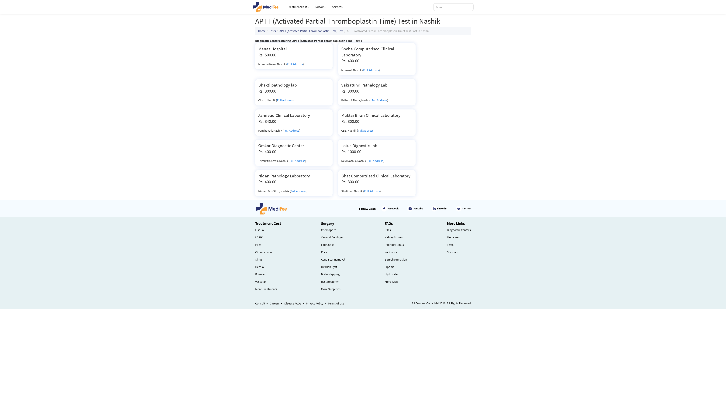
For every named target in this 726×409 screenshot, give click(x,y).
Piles (258, 245)
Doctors (319, 7)
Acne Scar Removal (333, 259)
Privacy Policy (314, 303)
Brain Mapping (330, 274)
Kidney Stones (394, 237)
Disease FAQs (292, 303)
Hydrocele (391, 274)
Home (262, 31)
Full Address (295, 64)
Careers (275, 303)
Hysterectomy (329, 281)
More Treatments (266, 289)
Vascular (260, 281)
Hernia (259, 267)
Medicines (453, 237)
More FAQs (391, 281)
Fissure (259, 274)
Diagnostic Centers (459, 230)
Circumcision (263, 252)
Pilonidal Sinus (394, 245)
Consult (260, 303)
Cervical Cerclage (332, 237)
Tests (272, 31)
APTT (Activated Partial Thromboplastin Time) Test (311, 31)
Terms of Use (336, 303)
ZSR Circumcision (396, 259)
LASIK (259, 237)
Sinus (258, 259)
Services (337, 7)
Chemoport (328, 230)
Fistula (259, 230)
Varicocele (391, 252)
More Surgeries (331, 289)
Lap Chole (327, 245)
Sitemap (452, 252)
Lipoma (389, 267)
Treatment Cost (297, 7)
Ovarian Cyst (329, 267)
